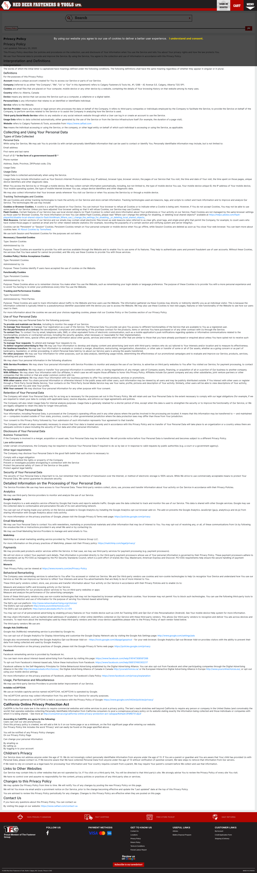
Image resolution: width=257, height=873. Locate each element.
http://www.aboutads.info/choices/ (40, 669)
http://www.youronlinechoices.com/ (52, 605)
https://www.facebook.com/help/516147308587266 (122, 658)
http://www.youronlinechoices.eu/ (223, 669)
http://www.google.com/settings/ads (176, 635)
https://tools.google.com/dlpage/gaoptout (110, 639)
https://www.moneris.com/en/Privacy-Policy (64, 568)
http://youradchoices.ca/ (126, 669)
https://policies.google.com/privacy (132, 516)
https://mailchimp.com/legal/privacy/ (116, 543)
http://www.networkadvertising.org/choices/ (54, 603)
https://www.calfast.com (79, 123)
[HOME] (41, 5)
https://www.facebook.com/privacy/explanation (126, 675)
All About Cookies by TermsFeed (34, 229)
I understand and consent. (186, 38)
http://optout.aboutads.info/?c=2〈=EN (52, 608)
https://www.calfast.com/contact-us (59, 806)
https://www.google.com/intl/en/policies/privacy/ (128, 699)
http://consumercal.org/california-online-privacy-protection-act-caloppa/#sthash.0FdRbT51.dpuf (92, 713)
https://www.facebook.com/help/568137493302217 (121, 662)
